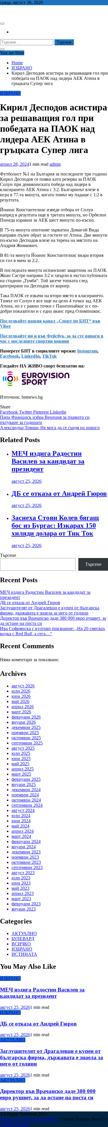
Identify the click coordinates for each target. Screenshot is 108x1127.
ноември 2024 (25, 794)
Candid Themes (14, 1124)
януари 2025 (24, 784)
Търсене (8, 555)
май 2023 (20, 888)
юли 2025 (21, 753)
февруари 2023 (26, 903)
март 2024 (21, 836)
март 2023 (21, 898)
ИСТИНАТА (24, 954)
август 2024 (23, 810)
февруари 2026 (26, 717)
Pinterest (41, 412)
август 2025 (23, 748)
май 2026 (20, 701)
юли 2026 (21, 691)
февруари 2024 (26, 841)
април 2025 (23, 768)
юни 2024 (21, 820)
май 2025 (20, 763)
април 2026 (23, 706)
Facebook (9, 356)
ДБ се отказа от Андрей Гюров (59, 493)
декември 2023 (26, 851)
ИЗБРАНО (10, 93)
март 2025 (21, 774)
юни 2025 (21, 758)
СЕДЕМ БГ (11, 12)
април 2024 (23, 831)
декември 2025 (26, 727)
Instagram (87, 350)
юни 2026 (21, 696)
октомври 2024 (26, 800)
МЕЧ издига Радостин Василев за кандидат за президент (48, 461)
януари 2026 (24, 722)
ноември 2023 (25, 857)
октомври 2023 (26, 862)
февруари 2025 (26, 779)
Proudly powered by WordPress (29, 1119)
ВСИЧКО (21, 943)
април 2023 (23, 893)
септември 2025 (27, 742)
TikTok (49, 356)
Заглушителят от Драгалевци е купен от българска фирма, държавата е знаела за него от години (49, 610)
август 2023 (23, 872)
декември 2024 (26, 789)
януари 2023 (24, 908)
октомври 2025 (26, 737)
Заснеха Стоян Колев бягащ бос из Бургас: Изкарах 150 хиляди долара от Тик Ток (55, 525)
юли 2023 (21, 877)
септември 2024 (27, 805)
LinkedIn (30, 356)
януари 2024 (24, 846)
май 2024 (20, 825)
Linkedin (58, 412)
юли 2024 (21, 815)
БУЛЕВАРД (23, 938)
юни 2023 (21, 883)
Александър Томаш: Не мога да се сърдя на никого (50, 427)
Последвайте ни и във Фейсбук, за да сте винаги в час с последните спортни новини (51, 338)
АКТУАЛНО (24, 933)
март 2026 (21, 711)
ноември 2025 (25, 732)
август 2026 (23, 685)
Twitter (26, 412)
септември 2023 (27, 867)
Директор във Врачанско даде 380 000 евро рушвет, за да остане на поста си (48, 1094)
